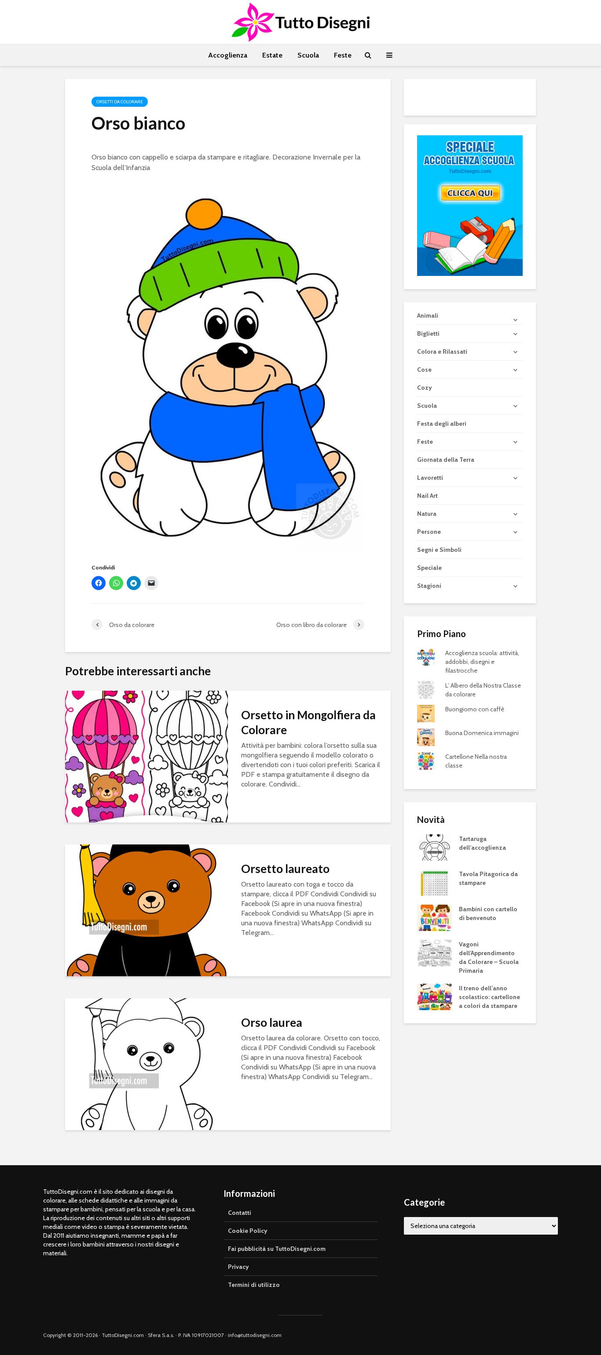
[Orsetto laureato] (146, 910)
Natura (426, 514)
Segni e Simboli (439, 550)
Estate (272, 55)
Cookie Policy (248, 1231)
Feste (343, 55)
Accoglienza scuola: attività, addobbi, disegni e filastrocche (482, 661)
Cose (424, 369)
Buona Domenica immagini (482, 733)
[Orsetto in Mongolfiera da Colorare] (146, 756)
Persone (429, 532)
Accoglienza (227, 55)
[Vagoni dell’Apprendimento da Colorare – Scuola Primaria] (434, 952)
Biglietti (428, 333)
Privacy (238, 1267)
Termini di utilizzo (254, 1285)
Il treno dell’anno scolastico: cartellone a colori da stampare (489, 997)
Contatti (239, 1213)
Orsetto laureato (285, 869)
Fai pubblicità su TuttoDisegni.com (277, 1249)
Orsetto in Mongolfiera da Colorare (308, 722)
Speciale (429, 568)
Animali (427, 315)
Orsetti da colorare (119, 102)
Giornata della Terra (445, 460)
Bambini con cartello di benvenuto (488, 913)
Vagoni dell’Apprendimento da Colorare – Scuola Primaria (489, 957)
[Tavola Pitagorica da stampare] (434, 882)
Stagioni (429, 586)
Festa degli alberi (441, 424)
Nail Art (427, 496)
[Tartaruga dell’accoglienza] (434, 847)
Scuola (308, 55)
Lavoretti (430, 478)
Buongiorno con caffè (474, 709)
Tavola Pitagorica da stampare (488, 878)
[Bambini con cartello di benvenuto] (434, 917)
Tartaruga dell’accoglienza (482, 843)
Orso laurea (271, 1022)
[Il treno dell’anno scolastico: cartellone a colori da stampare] (434, 996)
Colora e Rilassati (442, 351)
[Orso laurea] (146, 1063)
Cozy (424, 387)
